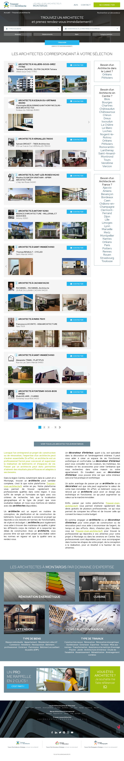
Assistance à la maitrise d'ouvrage (104, 647)
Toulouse (57, 708)
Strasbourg (88, 708)
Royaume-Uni (57, 713)
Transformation (80, 647)
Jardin (80, 649)
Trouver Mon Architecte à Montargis (16, 747)
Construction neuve (73, 642)
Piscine (72, 649)
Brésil (83, 713)
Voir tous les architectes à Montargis (62, 444)
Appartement (30, 642)
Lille (71, 708)
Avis (76, 5)
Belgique (41, 713)
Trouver (62, 42)
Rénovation (89, 642)
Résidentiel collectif (47, 642)
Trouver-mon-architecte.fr (89, 531)
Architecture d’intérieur (95, 649)
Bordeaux (65, 708)
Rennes (96, 708)
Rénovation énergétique (107, 642)
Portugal (77, 713)
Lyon (31, 708)
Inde (71, 713)
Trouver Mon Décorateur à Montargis (55, 747)
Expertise (94, 644)
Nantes (81, 708)
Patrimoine (33, 647)
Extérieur (23, 647)
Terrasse (105, 644)
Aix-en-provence (48, 708)
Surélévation (72, 644)
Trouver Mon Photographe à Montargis (93, 747)
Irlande (66, 713)
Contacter (78, 65)
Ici (105, 687)
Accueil (7, 12)
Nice (75, 708)
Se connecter (107, 5)
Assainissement (82, 652)
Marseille (38, 708)
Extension (84, 644)
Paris (27, 708)
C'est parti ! (18, 686)
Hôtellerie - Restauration (32, 644)
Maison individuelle (14, 642)
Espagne (49, 713)
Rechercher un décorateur (108, 12)
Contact (86, 5)
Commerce (14, 644)
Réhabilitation (97, 652)
